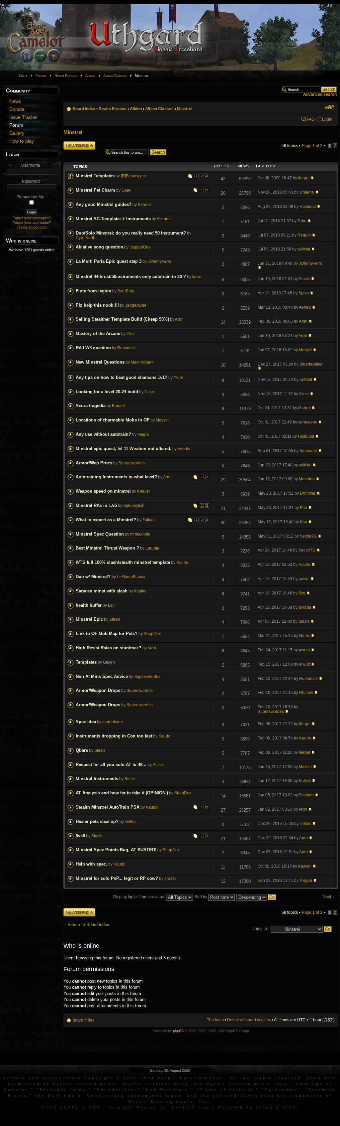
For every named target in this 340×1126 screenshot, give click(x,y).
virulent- (306, 192)
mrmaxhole (140, 534)
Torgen (305, 880)
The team (215, 1020)
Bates (130, 778)
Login (327, 119)
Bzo (301, 593)
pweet (303, 578)
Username (30, 165)
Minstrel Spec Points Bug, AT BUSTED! (116, 849)
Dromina (307, 493)
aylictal (304, 249)
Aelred (305, 307)
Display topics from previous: (139, 896)
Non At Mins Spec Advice (102, 676)
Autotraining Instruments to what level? (116, 476)
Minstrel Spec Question (100, 534)
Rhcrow (306, 692)
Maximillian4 (142, 362)
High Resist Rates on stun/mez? (108, 647)
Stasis (304, 278)
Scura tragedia (91, 405)
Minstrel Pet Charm (95, 190)
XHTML (70, 1107)
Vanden (185, 448)
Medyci (305, 350)
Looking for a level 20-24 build (107, 391)
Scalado (306, 795)
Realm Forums (65, 76)
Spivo (303, 293)
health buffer (89, 605)
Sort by (201, 896)
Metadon (307, 479)
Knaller (143, 491)
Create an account (31, 227)
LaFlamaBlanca (131, 576)
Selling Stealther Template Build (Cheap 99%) (122, 319)
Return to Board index (88, 924)
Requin (304, 235)
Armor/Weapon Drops (98, 690)
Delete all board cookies (249, 1020)
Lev (111, 605)
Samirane (308, 450)
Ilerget (303, 178)
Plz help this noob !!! (97, 305)
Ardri (179, 319)
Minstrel (184, 108)
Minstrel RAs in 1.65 (96, 505)
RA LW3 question (93, 347)
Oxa (130, 333)
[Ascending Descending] (256, 896)
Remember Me (30, 197)
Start (22, 76)
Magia (143, 434)
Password (31, 181)
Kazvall (304, 866)
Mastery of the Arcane (98, 333)
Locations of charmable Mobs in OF (112, 419)
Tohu (302, 221)
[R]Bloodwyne (133, 176)
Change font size (329, 107)
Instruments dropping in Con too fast (114, 735)
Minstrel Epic (89, 619)
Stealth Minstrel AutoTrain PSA (107, 807)
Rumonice (126, 348)
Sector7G (308, 536)
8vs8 (80, 835)
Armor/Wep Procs (94, 462)
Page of (312, 145)
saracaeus (307, 422)
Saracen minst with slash (102, 590)
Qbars (82, 750)
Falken (148, 520)
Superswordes (132, 463)
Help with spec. (91, 864)
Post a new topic (78, 143)
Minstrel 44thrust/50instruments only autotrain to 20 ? (131, 276)
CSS (95, 1107)
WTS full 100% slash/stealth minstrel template (123, 562)
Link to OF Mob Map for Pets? (106, 633)
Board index (83, 108)
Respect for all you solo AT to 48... (111, 764)
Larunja (152, 548)
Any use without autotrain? (103, 434)
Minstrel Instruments (97, 778)
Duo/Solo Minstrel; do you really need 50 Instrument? (131, 233)
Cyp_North (85, 238)
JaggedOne (140, 247)
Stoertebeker (311, 364)
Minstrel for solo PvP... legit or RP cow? (117, 878)
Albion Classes (115, 76)
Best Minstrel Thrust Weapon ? (107, 548)
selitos (130, 821)
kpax (196, 276)
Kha (303, 507)
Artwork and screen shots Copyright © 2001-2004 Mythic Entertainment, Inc (120, 1078)
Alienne (164, 219)
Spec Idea (86, 721)
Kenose (145, 204)
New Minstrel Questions (100, 362)
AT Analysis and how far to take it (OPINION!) (122, 792)
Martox (304, 407)
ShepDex (152, 633)
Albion (90, 76)
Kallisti (305, 780)
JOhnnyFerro (159, 261)
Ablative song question (99, 246)
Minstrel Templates (95, 175)
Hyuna (182, 562)
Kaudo (164, 736)
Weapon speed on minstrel (103, 491)
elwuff (304, 664)
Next (327, 897)
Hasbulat (307, 206)
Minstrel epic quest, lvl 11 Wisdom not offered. (123, 448)
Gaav (126, 190)
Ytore (178, 377)
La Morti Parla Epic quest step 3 (108, 261)
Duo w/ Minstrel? (93, 576)
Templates (86, 662)
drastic (170, 878)
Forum (41, 76)
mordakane (112, 722)
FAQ (310, 119)
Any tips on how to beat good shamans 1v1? (121, 377)
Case (149, 392)
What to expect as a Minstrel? (106, 519)
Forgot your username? (32, 223)
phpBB (178, 1031)
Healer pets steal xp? (97, 821)
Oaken (109, 662)
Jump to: (260, 928)
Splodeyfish (133, 505)
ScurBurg (126, 291)
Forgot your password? (31, 218)
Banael (118, 405)
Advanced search (320, 94)
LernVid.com (191, 1107)
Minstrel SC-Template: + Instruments (113, 218)
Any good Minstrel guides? (103, 204)
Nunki (304, 635)
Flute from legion (93, 290)
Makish (305, 766)
